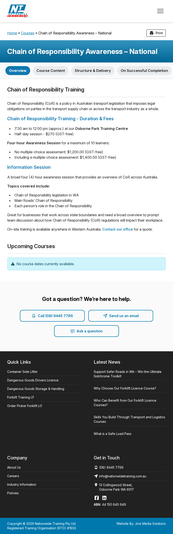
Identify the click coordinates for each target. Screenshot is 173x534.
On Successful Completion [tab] (144, 70)
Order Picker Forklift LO (24, 406)
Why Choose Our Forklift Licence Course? (125, 388)
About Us (14, 467)
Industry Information (21, 484)
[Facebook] (97, 498)
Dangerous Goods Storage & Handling (35, 389)
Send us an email (124, 316)
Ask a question (90, 331)
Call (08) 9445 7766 (55, 316)
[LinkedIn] (104, 498)
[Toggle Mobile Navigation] (160, 11)
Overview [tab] (18, 70)
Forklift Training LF (20, 397)
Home (12, 33)
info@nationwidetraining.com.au (122, 476)
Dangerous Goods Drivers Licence (33, 380)
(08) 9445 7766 (111, 467)
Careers (13, 476)
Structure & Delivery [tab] (93, 70)
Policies (13, 493)
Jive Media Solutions (150, 523)
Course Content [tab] (50, 70)
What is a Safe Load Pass (112, 434)
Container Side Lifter (22, 372)
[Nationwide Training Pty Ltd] (18, 11)
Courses (27, 33)
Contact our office (117, 229)
